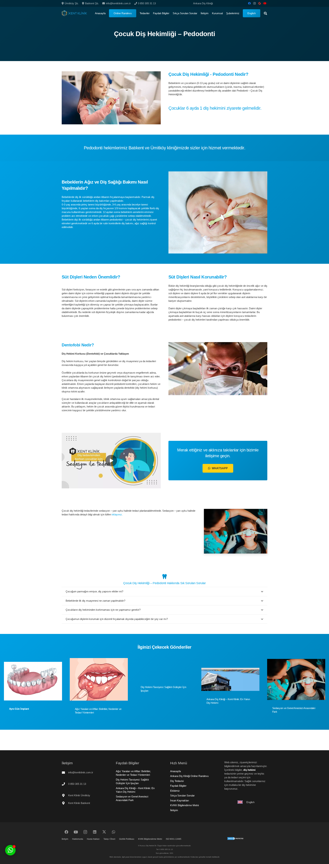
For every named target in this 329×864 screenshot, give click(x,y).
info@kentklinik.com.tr (80, 772)
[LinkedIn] (94, 832)
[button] (240, 13)
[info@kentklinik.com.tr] (65, 772)
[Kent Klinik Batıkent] (65, 803)
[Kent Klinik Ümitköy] (65, 795)
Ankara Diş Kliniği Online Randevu (189, 776)
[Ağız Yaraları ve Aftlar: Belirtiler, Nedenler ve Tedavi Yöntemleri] (99, 679)
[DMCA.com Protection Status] (235, 839)
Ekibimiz (175, 790)
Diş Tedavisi (177, 780)
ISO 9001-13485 (173, 839)
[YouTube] (264, 3)
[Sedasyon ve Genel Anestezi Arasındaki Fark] (296, 679)
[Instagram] (254, 3)
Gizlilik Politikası (126, 839)
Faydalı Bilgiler (178, 785)
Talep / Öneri (109, 839)
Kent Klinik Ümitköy (79, 795)
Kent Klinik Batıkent (79, 803)
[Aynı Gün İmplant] (33, 681)
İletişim (174, 810)
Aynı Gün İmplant (19, 708)
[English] (241, 802)
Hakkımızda (77, 839)
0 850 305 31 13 (77, 783)
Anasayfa (175, 771)
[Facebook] (249, 3)
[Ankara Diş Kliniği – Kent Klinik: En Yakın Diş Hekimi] (230, 679)
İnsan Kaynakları (179, 800)
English (250, 802)
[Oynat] (111, 460)
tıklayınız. (117, 514)
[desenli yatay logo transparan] (74, 13)
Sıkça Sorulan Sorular (182, 795)
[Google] (259, 3)
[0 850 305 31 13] (65, 783)
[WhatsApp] (113, 832)
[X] (104, 832)
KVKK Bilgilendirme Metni (184, 805)
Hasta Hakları (93, 839)
